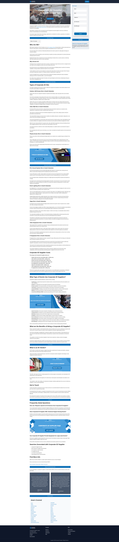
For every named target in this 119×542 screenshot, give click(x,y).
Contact (87, 1)
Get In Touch (80, 39)
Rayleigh (32, 519)
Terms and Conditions (71, 531)
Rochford (52, 505)
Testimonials (47, 532)
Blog (46, 534)
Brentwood (32, 507)
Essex (52, 507)
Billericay (32, 510)
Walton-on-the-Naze (54, 520)
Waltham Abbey (33, 520)
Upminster (33, 464)
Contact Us (47, 531)
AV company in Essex (51, 47)
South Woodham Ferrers (35, 522)
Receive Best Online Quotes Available (50, 165)
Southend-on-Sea (53, 504)
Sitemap (69, 534)
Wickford (32, 513)
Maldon (52, 510)
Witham (52, 511)
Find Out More (50, 344)
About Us (47, 529)
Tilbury (32, 504)
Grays (31, 464)
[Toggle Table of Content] (39, 41)
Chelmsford (52, 502)
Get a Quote (49, 18)
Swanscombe (38, 464)
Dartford (42, 464)
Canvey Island (33, 516)
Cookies (69, 532)
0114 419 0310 (32, 536)
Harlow (52, 508)
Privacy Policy (70, 529)
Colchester (52, 517)
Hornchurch (46, 464)
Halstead (52, 514)
